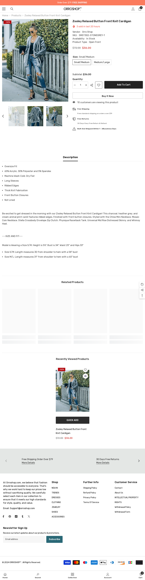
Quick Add (72, 420)
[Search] (12, 9)
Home (5, 15)
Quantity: (77, 79)
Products (16, 15)
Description (70, 157)
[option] (35, 60)
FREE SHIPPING (79, 2)
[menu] (4, 9)
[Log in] (133, 8)
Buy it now (108, 96)
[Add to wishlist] (98, 85)
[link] (19, 337)
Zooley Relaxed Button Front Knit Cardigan (71, 431)
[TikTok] (16, 516)
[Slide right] (138, 461)
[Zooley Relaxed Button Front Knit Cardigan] (72, 391)
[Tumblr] (22, 516)
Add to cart (123, 84)
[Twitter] (29, 516)
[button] (3, 116)
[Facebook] (3, 516)
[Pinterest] (10, 516)
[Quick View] (85, 376)
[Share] (92, 85)
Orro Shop (87, 32)
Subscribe (54, 539)
